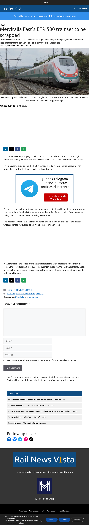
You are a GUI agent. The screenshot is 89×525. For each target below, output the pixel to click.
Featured (20, 293)
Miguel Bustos (7, 106)
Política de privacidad (37, 511)
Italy (2, 25)
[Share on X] (12, 149)
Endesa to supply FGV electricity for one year (27, 423)
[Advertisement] (44, 130)
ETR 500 (11, 293)
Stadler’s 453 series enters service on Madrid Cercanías (31, 406)
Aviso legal (23, 511)
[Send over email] (24, 149)
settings (21, 523)
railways (39, 293)
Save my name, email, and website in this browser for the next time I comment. (42, 360)
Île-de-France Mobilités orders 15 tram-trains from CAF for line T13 (36, 400)
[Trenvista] (11, 8)
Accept (51, 520)
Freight (11, 46)
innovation (30, 293)
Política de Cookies (54, 511)
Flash (3, 46)
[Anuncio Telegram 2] (44, 202)
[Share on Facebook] (18, 149)
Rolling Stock (23, 46)
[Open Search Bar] (74, 8)
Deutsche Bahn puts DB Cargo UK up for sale (27, 417)
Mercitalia (19, 297)
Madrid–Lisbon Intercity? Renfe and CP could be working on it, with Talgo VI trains (42, 411)
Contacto (66, 511)
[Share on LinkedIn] (5, 149)
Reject (64, 520)
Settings (77, 520)
